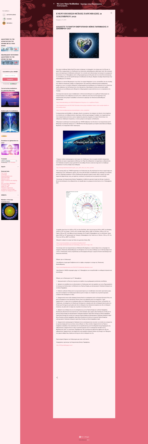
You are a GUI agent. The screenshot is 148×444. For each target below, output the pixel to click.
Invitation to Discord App (8, 189)
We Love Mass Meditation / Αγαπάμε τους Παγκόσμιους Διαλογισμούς (79, 4)
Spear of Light (5, 186)
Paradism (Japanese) (7, 188)
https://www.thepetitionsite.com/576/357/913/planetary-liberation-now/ (74, 267)
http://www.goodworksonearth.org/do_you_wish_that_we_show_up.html (75, 167)
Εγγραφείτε (10, 79)
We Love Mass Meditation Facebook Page (8, 184)
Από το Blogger (85, 437)
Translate (13, 162)
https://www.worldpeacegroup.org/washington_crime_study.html (72, 110)
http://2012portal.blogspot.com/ (64, 345)
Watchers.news (5, 179)
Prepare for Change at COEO (8, 190)
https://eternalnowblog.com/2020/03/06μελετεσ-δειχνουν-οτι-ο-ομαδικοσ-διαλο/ (77, 102)
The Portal (4, 173)
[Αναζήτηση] (114, 4)
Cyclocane (4, 174)
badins (88, 439)
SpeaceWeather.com (6, 176)
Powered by (6, 83)
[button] (111, 13)
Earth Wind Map (5, 177)
